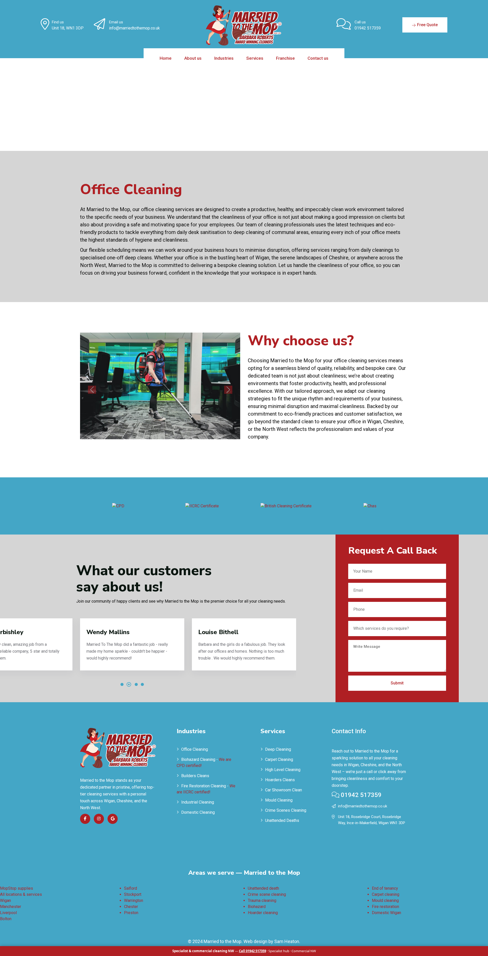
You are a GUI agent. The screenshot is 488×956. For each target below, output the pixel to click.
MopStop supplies (16, 888)
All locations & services (21, 894)
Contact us (318, 58)
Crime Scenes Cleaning (285, 810)
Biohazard (257, 906)
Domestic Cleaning (198, 812)
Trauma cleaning (262, 900)
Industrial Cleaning (197, 802)
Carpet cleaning (385, 894)
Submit (397, 683)
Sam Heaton (286, 941)
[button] (122, 684)
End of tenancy (385, 888)
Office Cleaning (194, 749)
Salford (130, 888)
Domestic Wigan (386, 912)
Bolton (5, 918)
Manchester (10, 906)
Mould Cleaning (279, 800)
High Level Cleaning (282, 769)
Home (166, 58)
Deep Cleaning (278, 749)
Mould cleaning (385, 900)
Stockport (132, 894)
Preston (131, 912)
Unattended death (263, 888)
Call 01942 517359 (252, 951)
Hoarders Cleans (280, 779)
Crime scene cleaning (267, 894)
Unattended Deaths (282, 820)
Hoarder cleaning (263, 912)
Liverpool (8, 912)
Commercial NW (304, 951)
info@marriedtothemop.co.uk (134, 28)
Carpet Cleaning (279, 759)
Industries (224, 58)
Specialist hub (278, 951)
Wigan (5, 900)
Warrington (133, 900)
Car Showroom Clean (283, 790)
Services (254, 58)
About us (193, 58)
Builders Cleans (195, 775)
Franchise (285, 58)
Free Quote (427, 24)
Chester (131, 906)
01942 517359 (368, 28)
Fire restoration (385, 906)
